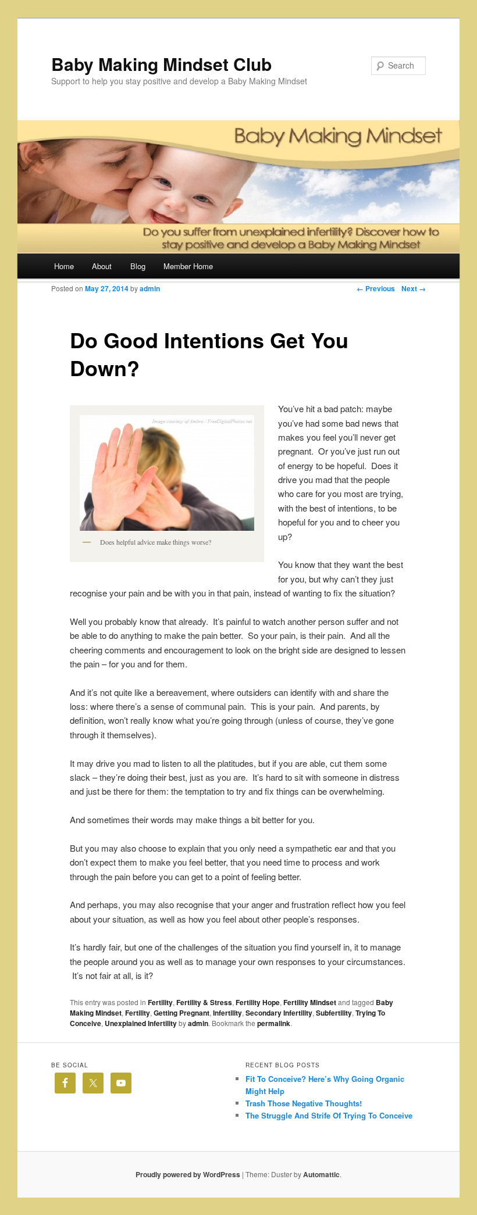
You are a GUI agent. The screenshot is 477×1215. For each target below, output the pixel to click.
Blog (137, 265)
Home (64, 265)
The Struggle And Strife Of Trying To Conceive (328, 1115)
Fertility (160, 1002)
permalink (273, 1023)
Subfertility (334, 1012)
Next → (413, 288)
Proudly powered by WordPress (188, 1174)
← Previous (376, 288)
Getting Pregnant (181, 1012)
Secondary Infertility (278, 1012)
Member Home (188, 265)
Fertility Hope (258, 1002)
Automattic (321, 1174)
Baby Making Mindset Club (161, 63)
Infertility (227, 1012)
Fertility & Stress (204, 1002)
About (102, 265)
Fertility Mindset (309, 1002)
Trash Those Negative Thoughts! (303, 1103)
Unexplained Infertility (141, 1023)
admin (150, 288)
